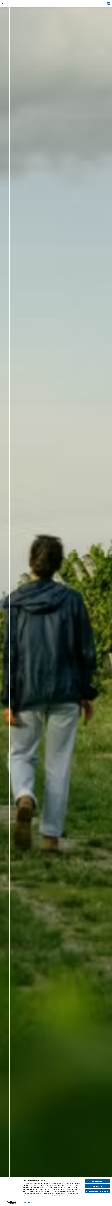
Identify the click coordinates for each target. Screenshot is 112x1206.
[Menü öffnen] (2, 3)
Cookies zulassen (97, 1181)
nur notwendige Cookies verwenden (97, 1191)
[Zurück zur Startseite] (103, 3)
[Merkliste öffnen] (8, 3)
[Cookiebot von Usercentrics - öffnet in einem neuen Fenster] (11, 1202)
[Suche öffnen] (10, 3)
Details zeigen (27, 1202)
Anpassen (96, 1186)
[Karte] (6, 3)
